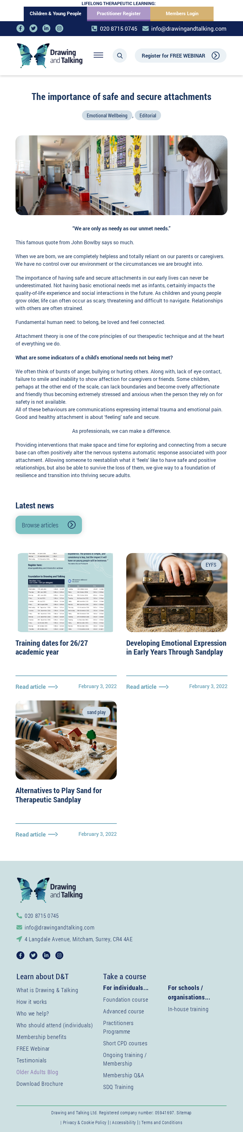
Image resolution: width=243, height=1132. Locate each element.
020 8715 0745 (118, 28)
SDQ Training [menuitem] (118, 1087)
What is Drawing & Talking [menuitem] (47, 990)
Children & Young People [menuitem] (55, 13)
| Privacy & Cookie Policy (83, 1122)
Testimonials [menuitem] (31, 1060)
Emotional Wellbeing (107, 115)
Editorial (148, 115)
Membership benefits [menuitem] (41, 1037)
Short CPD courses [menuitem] (125, 1043)
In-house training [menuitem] (188, 1009)
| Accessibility (123, 1122)
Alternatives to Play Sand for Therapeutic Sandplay (59, 795)
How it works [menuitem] (31, 1001)
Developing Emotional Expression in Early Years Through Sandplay (176, 647)
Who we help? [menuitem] (32, 1013)
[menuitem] (37, 1072)
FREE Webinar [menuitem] (33, 1048)
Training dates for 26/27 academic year (52, 647)
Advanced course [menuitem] (123, 1011)
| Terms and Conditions (161, 1122)
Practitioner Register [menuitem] (118, 13)
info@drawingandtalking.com (189, 28)
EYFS (211, 564)
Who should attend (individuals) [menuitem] (54, 1025)
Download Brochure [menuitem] (39, 1083)
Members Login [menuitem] (182, 13)
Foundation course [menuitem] (125, 999)
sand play (96, 712)
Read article (31, 686)
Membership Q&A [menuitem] (123, 1075)
